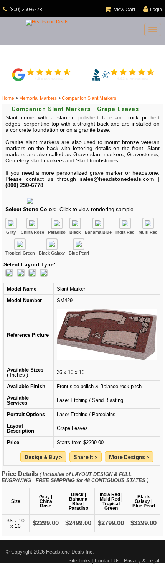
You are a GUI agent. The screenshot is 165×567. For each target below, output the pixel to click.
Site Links (79, 560)
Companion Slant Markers (89, 98)
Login (156, 9)
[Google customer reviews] (42, 80)
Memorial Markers (39, 98)
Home (9, 98)
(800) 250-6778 (25, 9)
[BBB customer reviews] (122, 80)
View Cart (124, 9)
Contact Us (107, 560)
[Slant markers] (129, 457)
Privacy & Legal (141, 560)
